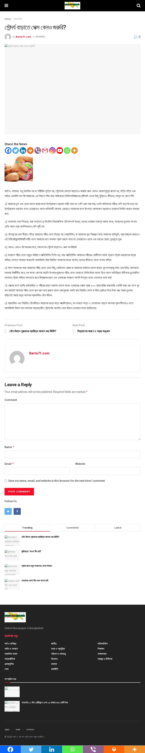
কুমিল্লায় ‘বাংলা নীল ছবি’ (31, 551)
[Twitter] (15, 150)
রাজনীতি (54, 668)
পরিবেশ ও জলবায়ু (58, 653)
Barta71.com (23, 36)
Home (8, 19)
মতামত (54, 663)
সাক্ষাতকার (102, 653)
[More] (74, 150)
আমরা (17, 729)
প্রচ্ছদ (7, 729)
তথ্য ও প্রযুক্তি (58, 648)
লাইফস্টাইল (18, 19)
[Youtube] (59, 150)
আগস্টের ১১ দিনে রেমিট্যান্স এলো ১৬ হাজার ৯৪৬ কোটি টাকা (45, 702)
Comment (11, 399)
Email (9, 464)
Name (9, 447)
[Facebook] (8, 150)
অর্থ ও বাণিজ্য (10, 643)
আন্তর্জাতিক (10, 658)
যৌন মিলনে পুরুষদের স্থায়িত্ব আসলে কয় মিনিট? (40, 536)
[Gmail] (45, 150)
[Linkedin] (23, 150)
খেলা (6, 668)
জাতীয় (53, 643)
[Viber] (37, 150)
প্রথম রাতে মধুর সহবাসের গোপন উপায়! (37, 565)
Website (80, 463)
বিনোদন (54, 658)
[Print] (30, 150)
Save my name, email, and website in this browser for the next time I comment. (57, 480)
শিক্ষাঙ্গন (101, 648)
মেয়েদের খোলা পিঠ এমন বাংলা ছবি (35, 580)
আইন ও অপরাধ (11, 648)
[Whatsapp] (67, 150)
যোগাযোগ (30, 729)
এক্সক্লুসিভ (9, 663)
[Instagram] (52, 150)
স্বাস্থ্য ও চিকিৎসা (105, 658)
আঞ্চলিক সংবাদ (11, 653)
